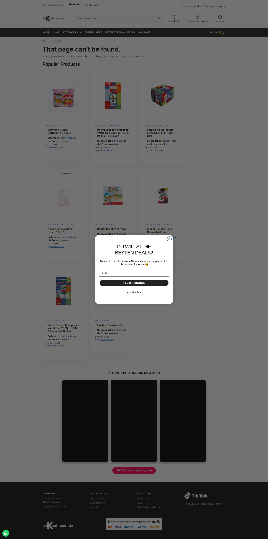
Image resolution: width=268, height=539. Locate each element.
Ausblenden (134, 292)
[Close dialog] (169, 239)
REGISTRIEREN (134, 282)
